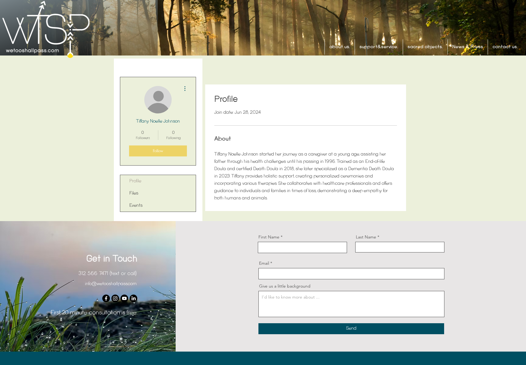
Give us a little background (284, 286)
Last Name (366, 237)
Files (133, 193)
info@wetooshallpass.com (111, 283)
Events (135, 205)
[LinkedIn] (133, 298)
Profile (135, 181)
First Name (268, 237)
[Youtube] (124, 298)
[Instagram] (115, 298)
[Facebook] (106, 298)
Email (264, 263)
